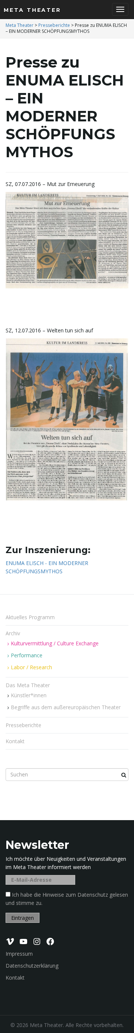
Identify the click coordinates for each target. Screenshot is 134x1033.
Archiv (14, 633)
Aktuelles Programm (30, 617)
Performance (26, 655)
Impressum (19, 953)
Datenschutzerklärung (32, 965)
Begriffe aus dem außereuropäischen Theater (66, 707)
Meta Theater (32, 10)
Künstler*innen (29, 695)
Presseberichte (23, 725)
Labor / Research (31, 667)
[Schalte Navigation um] (120, 9)
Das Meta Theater (28, 685)
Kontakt (15, 741)
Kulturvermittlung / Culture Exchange (55, 643)
